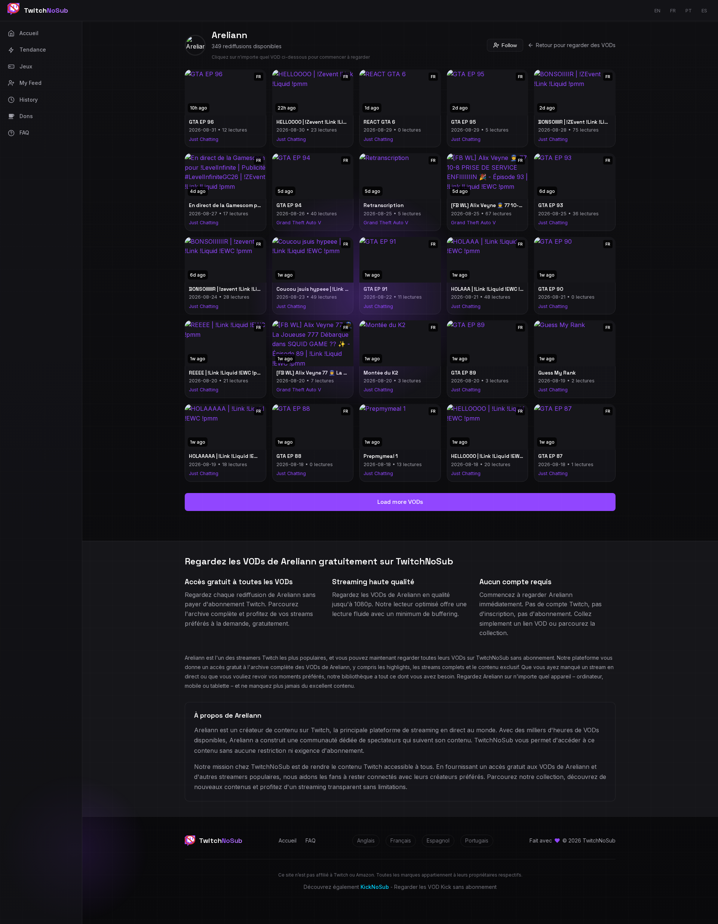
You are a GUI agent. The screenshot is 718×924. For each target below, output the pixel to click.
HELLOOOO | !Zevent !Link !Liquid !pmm (322, 122)
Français (400, 840)
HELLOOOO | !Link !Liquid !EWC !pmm (494, 456)
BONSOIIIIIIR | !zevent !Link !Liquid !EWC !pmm (242, 289)
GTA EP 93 (550, 205)
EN (657, 10)
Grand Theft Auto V (298, 222)
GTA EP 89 (463, 373)
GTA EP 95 (463, 122)
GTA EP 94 (288, 205)
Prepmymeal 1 (380, 456)
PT (688, 10)
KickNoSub (374, 887)
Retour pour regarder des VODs (576, 45)
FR (673, 10)
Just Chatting (203, 139)
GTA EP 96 (201, 122)
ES (704, 10)
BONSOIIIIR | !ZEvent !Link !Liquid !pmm (584, 122)
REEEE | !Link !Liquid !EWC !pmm (227, 373)
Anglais (366, 840)
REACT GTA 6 (379, 122)
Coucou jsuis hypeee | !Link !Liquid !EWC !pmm (333, 289)
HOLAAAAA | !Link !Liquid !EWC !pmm (232, 456)
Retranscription (383, 205)
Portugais (476, 840)
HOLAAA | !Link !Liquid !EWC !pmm (491, 289)
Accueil (288, 840)
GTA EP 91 (375, 289)
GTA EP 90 (550, 289)
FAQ (311, 840)
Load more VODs (400, 501)
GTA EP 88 (288, 456)
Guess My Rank (557, 373)
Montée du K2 (380, 373)
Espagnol (438, 840)
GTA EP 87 (550, 456)
